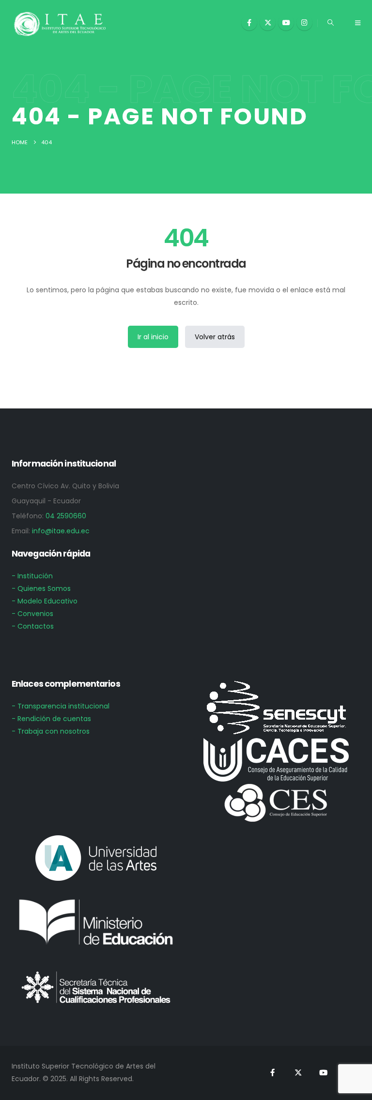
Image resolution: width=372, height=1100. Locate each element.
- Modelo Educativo (45, 601)
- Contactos (33, 626)
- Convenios (32, 613)
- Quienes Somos (41, 588)
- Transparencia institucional (60, 706)
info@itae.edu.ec (61, 531)
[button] (331, 22)
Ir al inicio (153, 337)
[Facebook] (249, 22)
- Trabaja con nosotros (51, 731)
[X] (268, 22)
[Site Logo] (60, 23)
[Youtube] (286, 22)
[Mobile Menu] (357, 23)
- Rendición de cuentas (51, 718)
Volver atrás (215, 337)
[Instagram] (304, 22)
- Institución (32, 576)
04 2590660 (66, 516)
